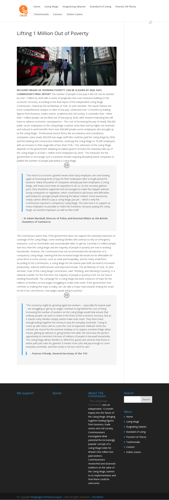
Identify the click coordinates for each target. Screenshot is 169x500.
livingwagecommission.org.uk (46, 497)
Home (37, 6)
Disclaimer (97, 497)
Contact (57, 14)
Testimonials (41, 14)
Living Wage (51, 6)
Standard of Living (100, 6)
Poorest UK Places (126, 6)
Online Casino (75, 14)
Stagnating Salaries (74, 6)
